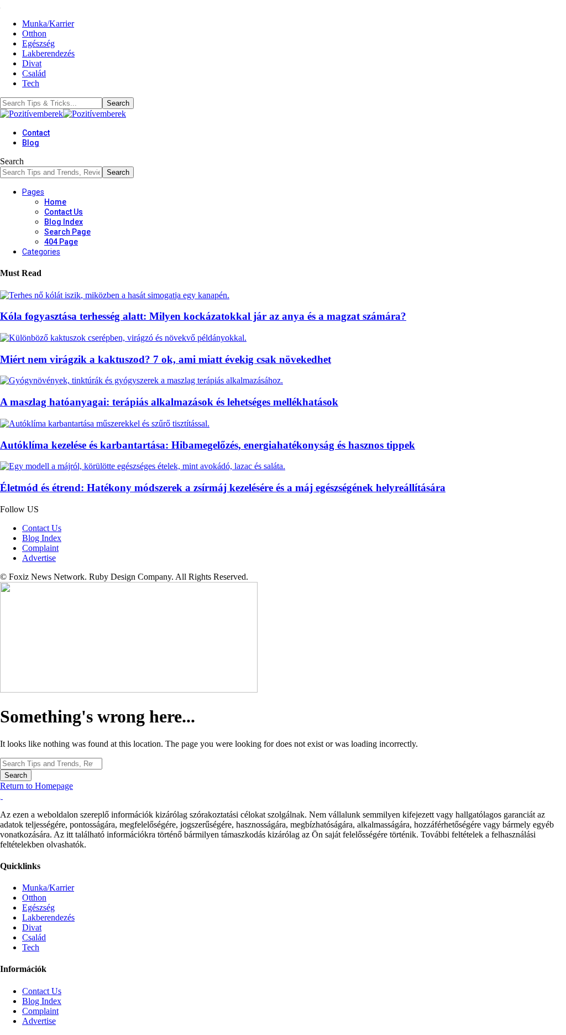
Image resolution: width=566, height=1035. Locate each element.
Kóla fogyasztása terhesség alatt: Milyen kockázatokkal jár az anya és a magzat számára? (203, 316)
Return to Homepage (36, 785)
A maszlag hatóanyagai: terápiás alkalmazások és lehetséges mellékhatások (169, 402)
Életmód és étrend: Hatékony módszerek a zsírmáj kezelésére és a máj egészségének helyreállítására (223, 487)
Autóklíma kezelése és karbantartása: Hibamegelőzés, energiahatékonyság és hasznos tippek (207, 445)
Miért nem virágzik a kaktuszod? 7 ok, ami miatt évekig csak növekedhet (165, 359)
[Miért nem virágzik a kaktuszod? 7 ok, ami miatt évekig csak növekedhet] (123, 337)
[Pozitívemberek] (63, 113)
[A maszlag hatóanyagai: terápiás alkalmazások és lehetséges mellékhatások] (141, 380)
